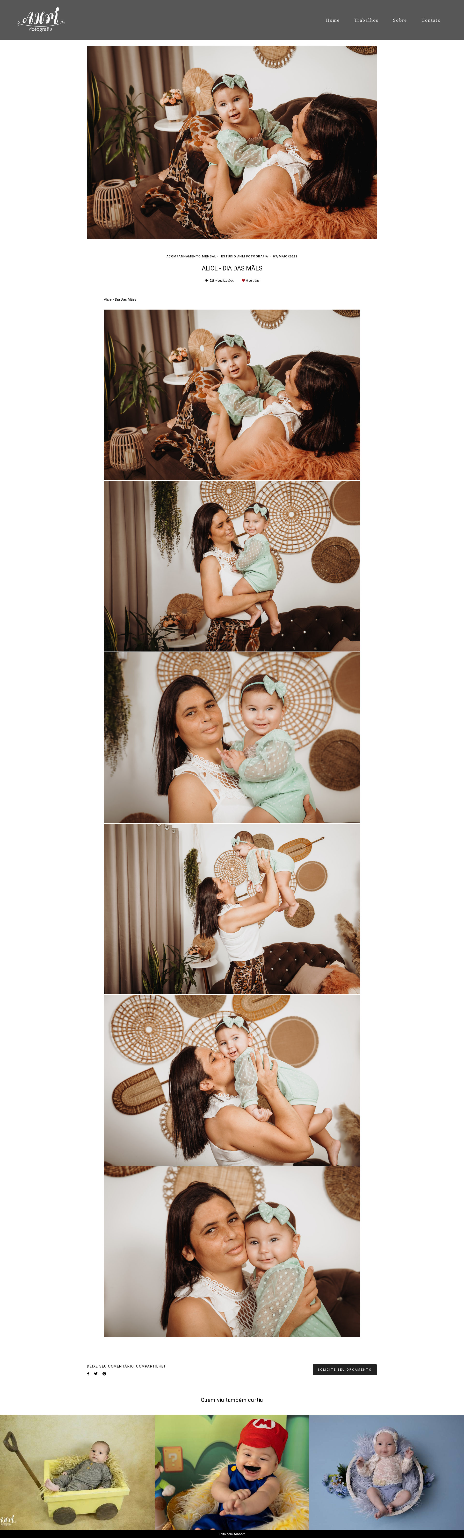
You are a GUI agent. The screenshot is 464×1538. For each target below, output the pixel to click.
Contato (431, 20)
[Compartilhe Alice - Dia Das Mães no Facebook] (88, 1374)
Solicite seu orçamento (345, 1369)
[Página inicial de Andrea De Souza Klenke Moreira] (47, 20)
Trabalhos (366, 20)
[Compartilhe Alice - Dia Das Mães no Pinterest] (104, 1374)
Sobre (400, 20)
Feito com (232, 1534)
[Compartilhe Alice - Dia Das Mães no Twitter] (96, 1374)
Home (333, 20)
